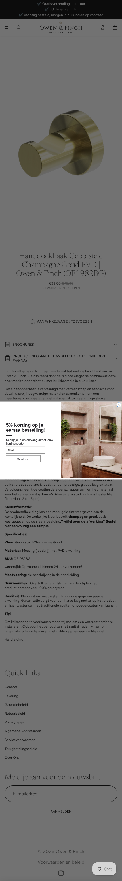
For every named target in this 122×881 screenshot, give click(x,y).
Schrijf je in (23, 459)
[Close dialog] (119, 405)
